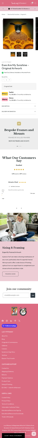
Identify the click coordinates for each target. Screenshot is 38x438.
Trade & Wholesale (7, 417)
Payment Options (7, 378)
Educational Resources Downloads (12, 414)
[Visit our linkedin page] (11, 321)
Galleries (4, 345)
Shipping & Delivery (8, 371)
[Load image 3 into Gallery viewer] (25, 54)
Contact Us (5, 368)
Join (32, 295)
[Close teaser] (25, 433)
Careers (4, 349)
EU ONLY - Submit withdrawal (11, 387)
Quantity (5, 77)
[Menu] (3, 3)
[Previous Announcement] (3, 9)
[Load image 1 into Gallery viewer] (13, 54)
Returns (4, 375)
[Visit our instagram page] (7, 321)
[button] (13, 435)
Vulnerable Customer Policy (10, 407)
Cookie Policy (6, 397)
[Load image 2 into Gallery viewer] (19, 54)
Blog (3, 339)
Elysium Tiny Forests (8, 358)
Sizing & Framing (7, 384)
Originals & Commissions (10, 342)
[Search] (35, 3)
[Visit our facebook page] (2, 321)
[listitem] (19, 8)
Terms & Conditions (8, 404)
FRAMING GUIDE (10, 274)
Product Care (6, 381)
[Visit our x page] (19, 321)
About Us (5, 336)
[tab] (17, 146)
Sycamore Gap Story (8, 352)
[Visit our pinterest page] (15, 321)
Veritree (4, 355)
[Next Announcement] (35, 9)
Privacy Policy (6, 401)
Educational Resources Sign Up (11, 410)
